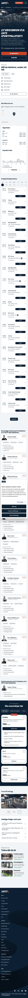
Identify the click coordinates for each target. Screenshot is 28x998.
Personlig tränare (5, 928)
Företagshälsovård (5, 959)
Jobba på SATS (4, 903)
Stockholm (8, 7)
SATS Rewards (4, 908)
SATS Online (3, 947)
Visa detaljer (20, 502)
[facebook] (15, 991)
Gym (2, 7)
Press (2, 906)
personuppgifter (6, 995)
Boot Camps (4, 931)
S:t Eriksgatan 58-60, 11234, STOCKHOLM (14, 48)
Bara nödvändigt (14, 515)
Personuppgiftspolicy (6, 971)
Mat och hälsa (4, 964)
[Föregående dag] (9, 170)
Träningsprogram (5, 950)
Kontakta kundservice (6, 974)
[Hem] (5, 3)
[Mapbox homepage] (5, 122)
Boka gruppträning (5, 923)
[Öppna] (24, 751)
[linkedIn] (22, 991)
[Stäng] (24, 717)
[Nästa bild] (19, 812)
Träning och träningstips (6, 956)
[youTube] (25, 991)
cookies (24, 993)
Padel (2, 939)
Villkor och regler (5, 979)
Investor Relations (5, 911)
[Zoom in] (3, 111)
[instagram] (18, 991)
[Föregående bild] (8, 812)
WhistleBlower (4, 914)
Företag (3, 900)
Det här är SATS (4, 898)
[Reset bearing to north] (3, 115)
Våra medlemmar (5, 962)
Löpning (3, 945)
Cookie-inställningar (13, 511)
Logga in (3, 976)
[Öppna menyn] (25, 3)
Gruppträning (4, 926)
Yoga (2, 942)
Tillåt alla (14, 506)
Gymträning (3, 937)
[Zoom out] (3, 113)
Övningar (3, 934)
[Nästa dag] (19, 170)
